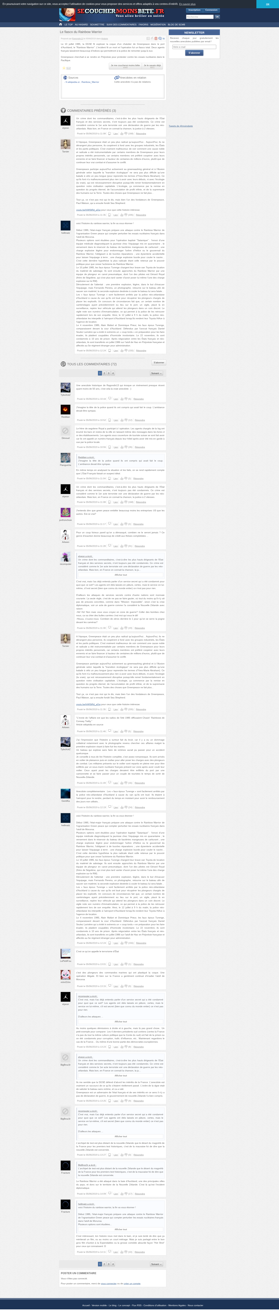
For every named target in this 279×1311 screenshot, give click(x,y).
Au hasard (81, 24)
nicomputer (65, 564)
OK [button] (267, 4)
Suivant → (156, 373)
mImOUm (66, 982)
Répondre (141, 133)
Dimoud (66, 438)
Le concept (124, 1305)
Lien (116, 133)
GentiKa (66, 801)
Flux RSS (136, 1305)
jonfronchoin (65, 520)
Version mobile (99, 1305)
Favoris (143, 24)
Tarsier (65, 151)
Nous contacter (195, 1305)
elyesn (65, 128)
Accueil (86, 1305)
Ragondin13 (77, 39)
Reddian (65, 417)
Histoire (104, 39)
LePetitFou (65, 961)
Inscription (195, 10)
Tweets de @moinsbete (181, 126)
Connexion (211, 10)
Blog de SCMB (176, 24)
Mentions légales (177, 1305)
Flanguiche (65, 465)
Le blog (112, 1305)
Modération (158, 24)
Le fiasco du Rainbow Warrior (81, 32)
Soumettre (97, 24)
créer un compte (132, 1283)
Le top (69, 24)
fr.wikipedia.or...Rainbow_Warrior (82, 82)
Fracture (65, 1172)
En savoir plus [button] (187, 4)
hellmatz (65, 233)
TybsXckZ (66, 395)
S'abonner (159, 362)
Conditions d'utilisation (155, 1305)
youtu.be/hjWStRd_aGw (88, 210)
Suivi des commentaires (121, 24)
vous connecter (109, 1283)
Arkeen (65, 542)
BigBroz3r (66, 1064)
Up (122, 133)
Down (125, 133)
